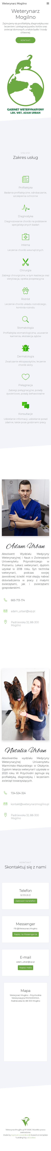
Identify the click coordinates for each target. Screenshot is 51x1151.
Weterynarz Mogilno (14, 3)
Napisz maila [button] (25, 967)
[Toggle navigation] (47, 3)
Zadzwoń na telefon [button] (25, 901)
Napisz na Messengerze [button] (25, 934)
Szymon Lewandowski (21, 1135)
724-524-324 (18, 793)
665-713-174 (18, 600)
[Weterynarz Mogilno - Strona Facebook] (25, 1121)
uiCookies (31, 1137)
